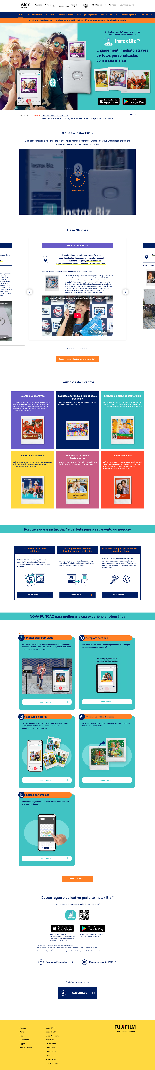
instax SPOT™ (85, 6)
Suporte (123, 15)
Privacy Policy (51, 1060)
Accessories (64, 6)
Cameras (38, 5)
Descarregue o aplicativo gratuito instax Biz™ (77, 359)
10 (87, 349)
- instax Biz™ (50, 1048)
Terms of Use (51, 1056)
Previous (29, 292)
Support (22, 1044)
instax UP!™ (74, 6)
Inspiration (50, 1040)
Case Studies (50, 15)
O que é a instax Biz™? (34, 15)
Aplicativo (133, 15)
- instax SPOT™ (51, 1052)
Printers (48, 5)
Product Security (26, 1048)
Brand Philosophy (52, 1036)
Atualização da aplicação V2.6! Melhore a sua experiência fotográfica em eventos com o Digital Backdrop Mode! (77, 20)
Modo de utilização (66, 15)
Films (55, 6)
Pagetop (150, 1058)
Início (21, 15)
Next (125, 292)
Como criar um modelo (108, 15)
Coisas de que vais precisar (86, 15)
